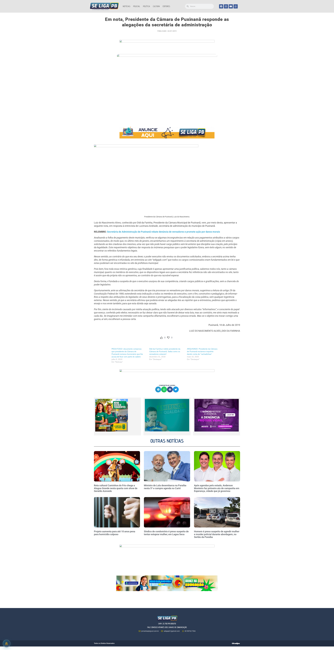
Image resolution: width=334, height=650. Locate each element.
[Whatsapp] (236, 6)
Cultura (156, 6)
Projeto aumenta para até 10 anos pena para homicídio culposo (114, 533)
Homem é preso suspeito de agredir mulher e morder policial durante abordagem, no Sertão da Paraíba (216, 534)
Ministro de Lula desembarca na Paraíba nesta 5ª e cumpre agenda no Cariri (165, 487)
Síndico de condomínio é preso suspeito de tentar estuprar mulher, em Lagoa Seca (166, 533)
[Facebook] (221, 6)
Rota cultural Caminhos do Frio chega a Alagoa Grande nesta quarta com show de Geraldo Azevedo (115, 488)
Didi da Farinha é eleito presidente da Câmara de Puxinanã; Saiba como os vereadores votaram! (164, 351)
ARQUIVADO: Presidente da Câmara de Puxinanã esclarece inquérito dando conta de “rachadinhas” (202, 351)
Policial (136, 6)
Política (146, 6)
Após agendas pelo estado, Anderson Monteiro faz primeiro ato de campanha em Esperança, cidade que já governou (216, 488)
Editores (166, 6)
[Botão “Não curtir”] (168, 337)
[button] (158, 389)
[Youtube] (231, 6)
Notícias (126, 6)
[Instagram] (226, 6)
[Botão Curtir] (161, 337)
